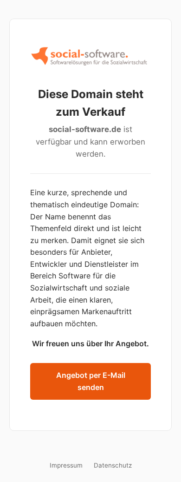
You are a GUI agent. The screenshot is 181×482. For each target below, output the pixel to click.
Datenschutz (113, 465)
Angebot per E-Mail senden (90, 381)
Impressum (66, 465)
